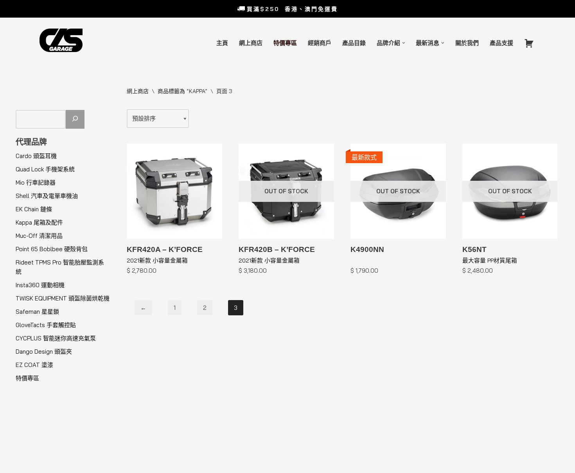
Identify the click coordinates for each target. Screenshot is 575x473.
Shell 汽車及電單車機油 (47, 196)
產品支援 (501, 43)
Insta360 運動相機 (40, 285)
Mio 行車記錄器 (36, 182)
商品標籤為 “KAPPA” (182, 91)
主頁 (222, 43)
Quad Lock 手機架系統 (45, 169)
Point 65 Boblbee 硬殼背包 (52, 249)
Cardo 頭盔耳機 (36, 156)
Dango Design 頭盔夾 (44, 351)
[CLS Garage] (63, 40)
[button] (403, 43)
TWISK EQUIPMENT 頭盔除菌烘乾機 (63, 298)
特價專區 (285, 43)
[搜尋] (75, 119)
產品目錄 (354, 43)
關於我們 (467, 43)
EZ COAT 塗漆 (34, 365)
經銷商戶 (319, 43)
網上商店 (250, 43)
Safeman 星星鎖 (37, 311)
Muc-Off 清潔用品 (39, 235)
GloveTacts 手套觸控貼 (46, 325)
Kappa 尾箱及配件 (39, 222)
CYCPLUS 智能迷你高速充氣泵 (56, 338)
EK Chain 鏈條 (34, 209)
